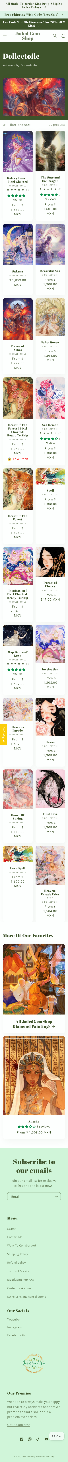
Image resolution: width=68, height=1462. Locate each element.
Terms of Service (18, 1271)
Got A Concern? (18, 1425)
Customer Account (19, 1288)
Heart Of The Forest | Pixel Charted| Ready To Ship (17, 430)
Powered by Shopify (45, 1457)
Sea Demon (50, 425)
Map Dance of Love (17, 654)
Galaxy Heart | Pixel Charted (17, 180)
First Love (50, 814)
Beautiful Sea (50, 271)
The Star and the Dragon (50, 179)
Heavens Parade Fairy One (50, 894)
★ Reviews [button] (3, 734)
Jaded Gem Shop (28, 1457)
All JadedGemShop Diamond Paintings (32, 1024)
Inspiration (50, 669)
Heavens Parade (18, 728)
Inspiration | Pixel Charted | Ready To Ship (18, 594)
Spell (50, 490)
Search (11, 1228)
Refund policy (16, 1262)
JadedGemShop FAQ (20, 1279)
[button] (5, 36)
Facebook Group (19, 1335)
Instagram (14, 1327)
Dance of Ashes (17, 348)
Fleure (50, 742)
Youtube (13, 1319)
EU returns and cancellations (26, 1296)
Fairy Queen (50, 342)
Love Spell (17, 868)
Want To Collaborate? (21, 1245)
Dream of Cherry (50, 584)
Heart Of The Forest (17, 517)
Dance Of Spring (17, 816)
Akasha (34, 1121)
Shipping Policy (17, 1254)
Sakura (17, 271)
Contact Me (14, 1237)
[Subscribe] (56, 1196)
